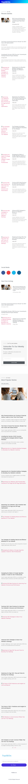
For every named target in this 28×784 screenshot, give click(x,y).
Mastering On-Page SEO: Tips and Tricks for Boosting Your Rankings (19, 238)
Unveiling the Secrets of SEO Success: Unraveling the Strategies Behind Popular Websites (12, 438)
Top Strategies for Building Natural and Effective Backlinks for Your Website (19, 127)
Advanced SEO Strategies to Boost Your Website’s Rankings (18, 212)
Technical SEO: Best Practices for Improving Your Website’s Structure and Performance (19, 184)
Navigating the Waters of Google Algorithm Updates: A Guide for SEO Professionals (18, 156)
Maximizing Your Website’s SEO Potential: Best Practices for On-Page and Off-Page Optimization (13, 506)
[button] (26, 1)
